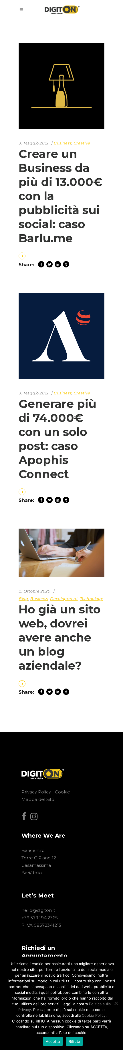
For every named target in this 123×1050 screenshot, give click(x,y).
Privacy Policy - (38, 792)
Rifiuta (74, 1041)
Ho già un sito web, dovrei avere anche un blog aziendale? (60, 637)
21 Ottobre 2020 (34, 591)
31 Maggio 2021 (33, 143)
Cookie (62, 792)
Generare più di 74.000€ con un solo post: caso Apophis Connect (57, 439)
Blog (23, 598)
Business (62, 143)
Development (64, 598)
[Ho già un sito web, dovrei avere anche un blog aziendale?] (61, 553)
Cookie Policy (94, 1015)
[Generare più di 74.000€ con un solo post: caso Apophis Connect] (61, 336)
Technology (91, 598)
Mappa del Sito (37, 799)
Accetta (53, 1041)
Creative (82, 143)
